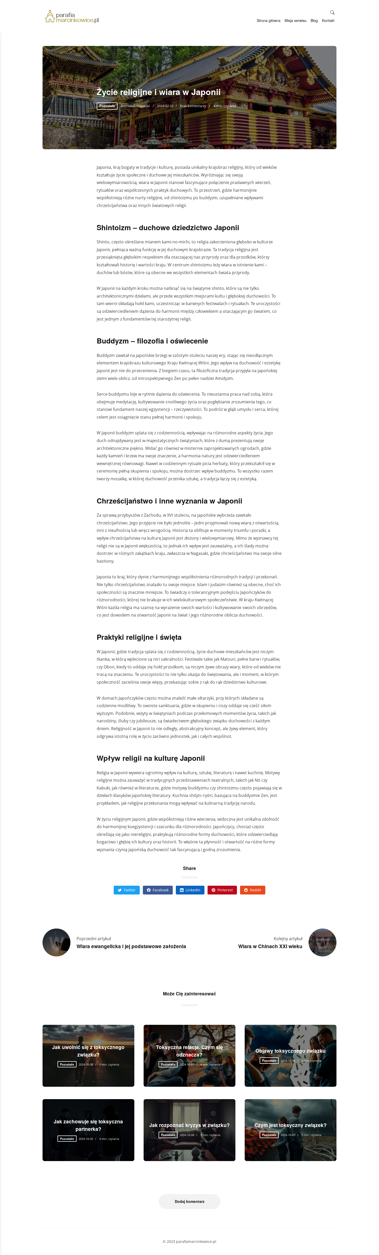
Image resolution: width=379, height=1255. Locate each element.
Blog (314, 20)
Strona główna (269, 20)
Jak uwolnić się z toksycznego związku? (88, 1050)
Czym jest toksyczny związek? (290, 1125)
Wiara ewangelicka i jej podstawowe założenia (131, 946)
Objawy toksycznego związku (291, 1050)
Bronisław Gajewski (136, 105)
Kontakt (328, 20)
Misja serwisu (296, 20)
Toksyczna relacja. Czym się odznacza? (189, 1050)
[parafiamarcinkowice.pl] (72, 16)
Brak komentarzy (193, 105)
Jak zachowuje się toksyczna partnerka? (88, 1125)
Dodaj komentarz (189, 1201)
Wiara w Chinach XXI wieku (270, 946)
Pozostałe (107, 105)
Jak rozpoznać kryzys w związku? (189, 1125)
